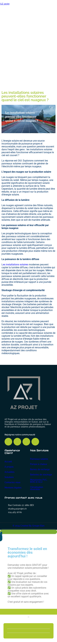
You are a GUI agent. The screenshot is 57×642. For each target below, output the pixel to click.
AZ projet (4, 3)
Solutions (9, 477)
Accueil (8, 461)
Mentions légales (13, 487)
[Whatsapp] (17, 441)
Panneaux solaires (39, 459)
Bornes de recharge (40, 469)
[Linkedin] (26, 441)
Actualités (9, 472)
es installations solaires (15, 264)
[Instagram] (35, 441)
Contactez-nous (12, 482)
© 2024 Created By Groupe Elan (28, 525)
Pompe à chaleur (38, 464)
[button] (28, 617)
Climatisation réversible (36, 488)
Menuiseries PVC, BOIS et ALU (38, 481)
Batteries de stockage (41, 474)
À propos (9, 467)
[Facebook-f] (8, 441)
